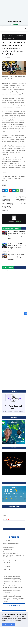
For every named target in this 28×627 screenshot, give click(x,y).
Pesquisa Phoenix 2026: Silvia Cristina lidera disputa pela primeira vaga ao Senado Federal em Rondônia (16, 257)
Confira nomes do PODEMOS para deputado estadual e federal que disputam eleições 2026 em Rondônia (17, 246)
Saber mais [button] (18, 620)
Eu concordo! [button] (8, 624)
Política (10, 35)
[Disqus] (14, 329)
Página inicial (5, 35)
